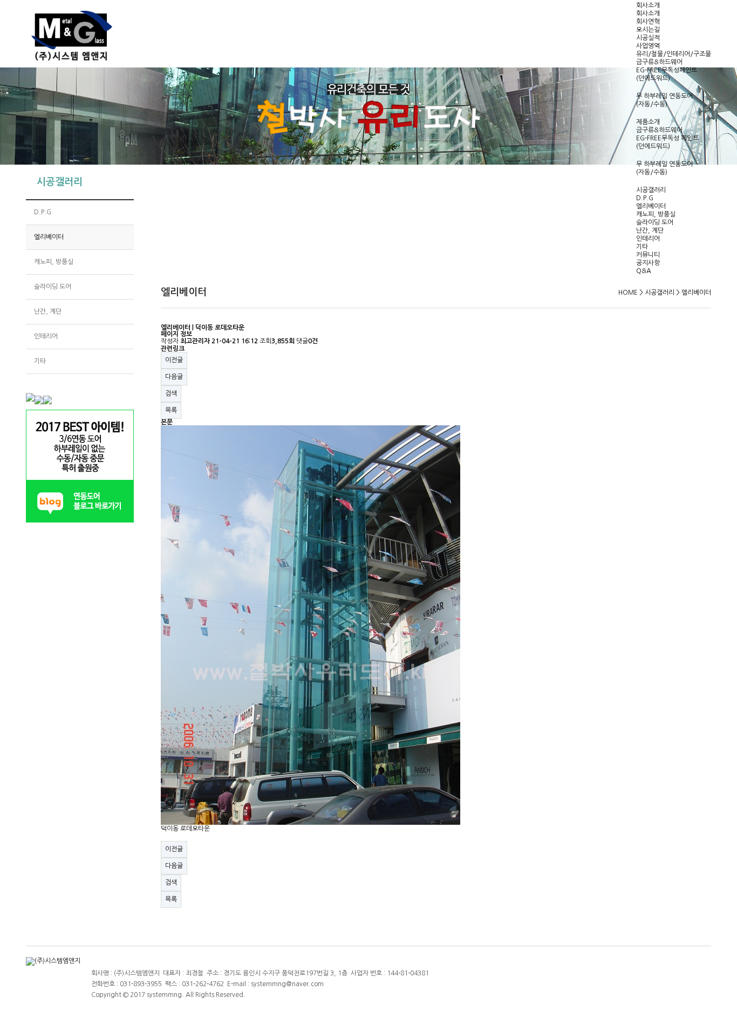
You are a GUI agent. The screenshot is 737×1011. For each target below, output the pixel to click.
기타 (642, 246)
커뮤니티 (648, 255)
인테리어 (648, 238)
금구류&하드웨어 (659, 62)
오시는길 (648, 29)
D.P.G (644, 198)
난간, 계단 (650, 230)
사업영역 (648, 46)
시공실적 (648, 38)
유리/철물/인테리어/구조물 (673, 54)
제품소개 (648, 122)
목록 (171, 410)
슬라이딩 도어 (654, 222)
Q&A (643, 271)
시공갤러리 (651, 190)
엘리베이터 (651, 206)
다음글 (174, 377)
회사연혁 (648, 21)
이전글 (174, 360)
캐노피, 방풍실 (655, 214)
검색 (171, 393)
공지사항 (648, 263)
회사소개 (648, 5)
